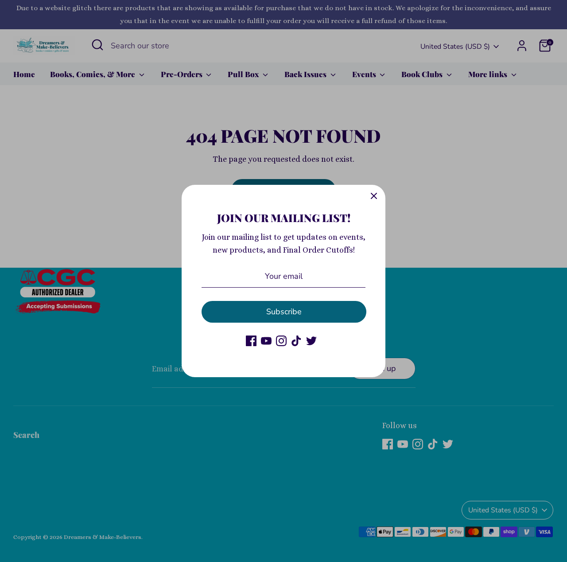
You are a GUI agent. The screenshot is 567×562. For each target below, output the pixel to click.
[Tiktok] (296, 341)
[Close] (374, 196)
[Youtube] (266, 341)
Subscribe (284, 311)
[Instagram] (281, 341)
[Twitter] (311, 341)
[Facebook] (251, 341)
